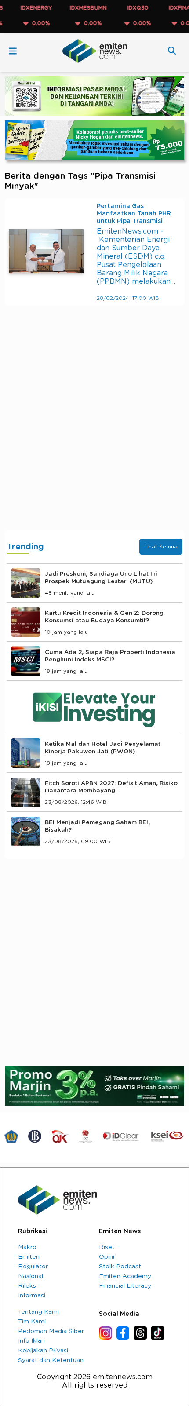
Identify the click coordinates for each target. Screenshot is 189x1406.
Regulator (33, 1267)
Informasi (31, 1296)
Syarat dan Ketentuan (51, 1360)
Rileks (27, 1286)
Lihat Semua (161, 546)
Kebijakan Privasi (43, 1351)
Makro (27, 1247)
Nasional (30, 1276)
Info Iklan (31, 1341)
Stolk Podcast (120, 1267)
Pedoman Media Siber (51, 1331)
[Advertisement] (94, 426)
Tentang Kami (38, 1312)
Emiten (29, 1257)
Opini (106, 1257)
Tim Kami (32, 1321)
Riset (107, 1247)
